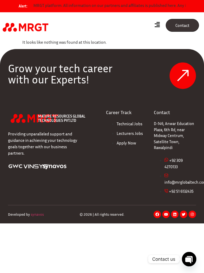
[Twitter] (183, 214)
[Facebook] (157, 214)
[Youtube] (166, 214)
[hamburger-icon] (157, 25)
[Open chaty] (189, 259)
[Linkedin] (174, 214)
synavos (37, 214)
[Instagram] (192, 214)
